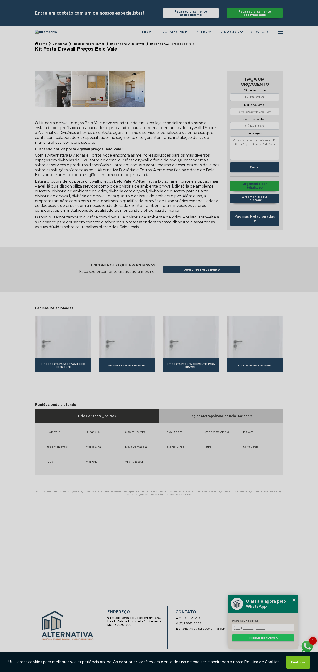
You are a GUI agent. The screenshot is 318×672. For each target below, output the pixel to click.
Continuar (298, 662)
